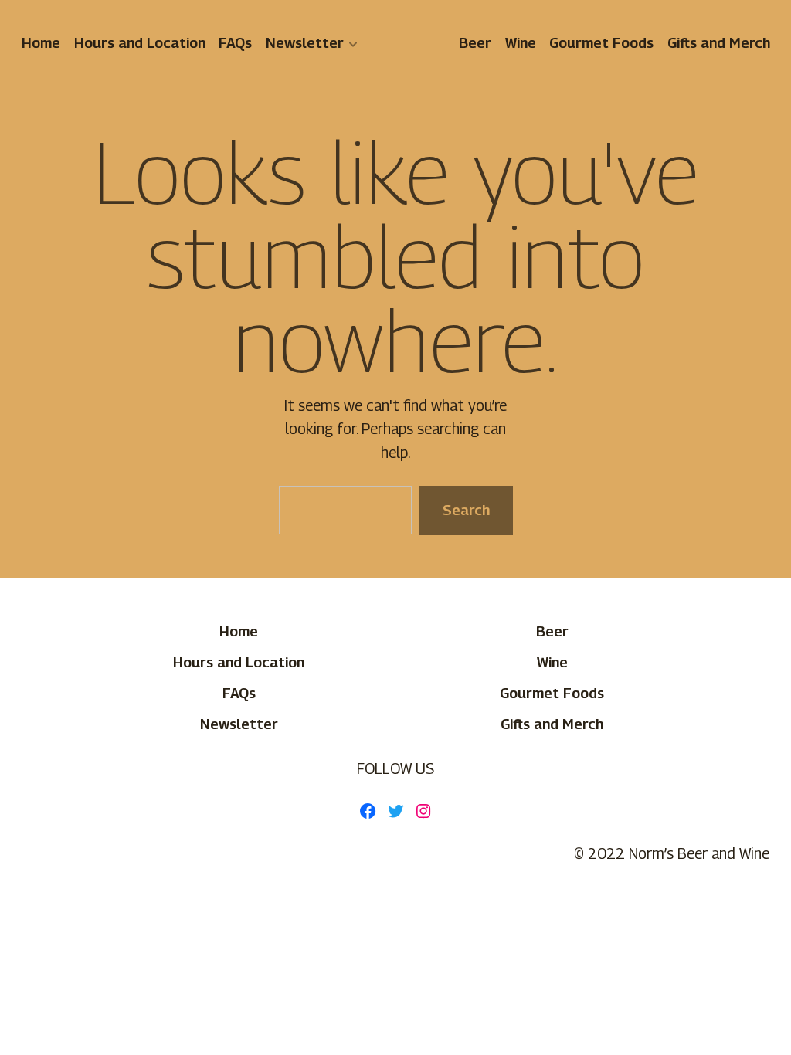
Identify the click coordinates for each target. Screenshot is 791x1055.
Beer (475, 42)
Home (41, 42)
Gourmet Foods (601, 42)
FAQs (235, 42)
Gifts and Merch (718, 42)
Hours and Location (139, 42)
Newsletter (304, 42)
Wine (519, 42)
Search (465, 509)
